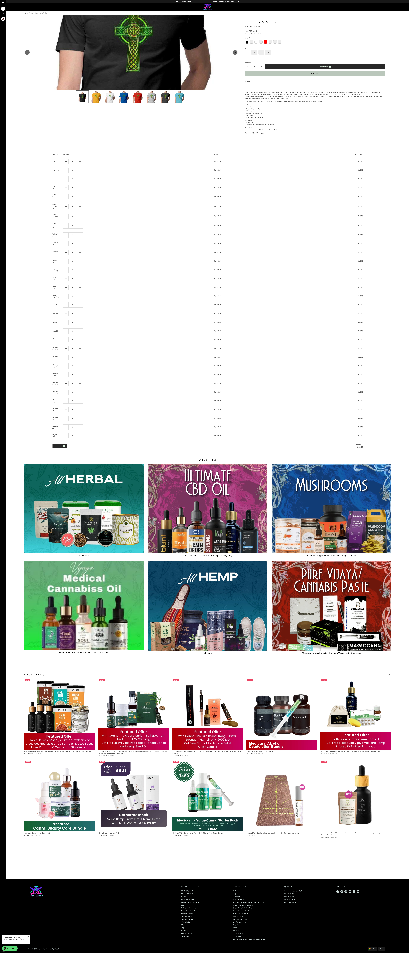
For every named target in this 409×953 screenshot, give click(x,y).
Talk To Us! (236, 897)
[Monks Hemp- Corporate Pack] (133, 795)
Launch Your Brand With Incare (243, 905)
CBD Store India (39, 949)
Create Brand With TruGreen (243, 908)
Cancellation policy (290, 902)
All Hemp (207, 653)
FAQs (235, 894)
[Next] (238, 1)
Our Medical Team (239, 933)
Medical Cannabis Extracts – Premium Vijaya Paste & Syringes (331, 653)
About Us (236, 931)
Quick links (289, 887)
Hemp (183, 931)
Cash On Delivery (187, 914)
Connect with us (186, 933)
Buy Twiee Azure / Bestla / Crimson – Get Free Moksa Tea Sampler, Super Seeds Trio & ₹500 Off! (57, 751)
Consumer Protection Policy (293, 891)
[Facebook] (338, 892)
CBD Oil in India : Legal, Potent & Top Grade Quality (207, 556)
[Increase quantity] (80, 161)
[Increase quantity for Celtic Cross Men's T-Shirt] (261, 66)
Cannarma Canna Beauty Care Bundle (37, 833)
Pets (182, 905)
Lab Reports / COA (239, 922)
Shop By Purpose (187, 919)
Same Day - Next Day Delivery (191, 911)
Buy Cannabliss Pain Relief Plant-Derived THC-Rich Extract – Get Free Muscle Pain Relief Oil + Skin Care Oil (206, 752)
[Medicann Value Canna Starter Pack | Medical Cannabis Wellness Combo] (207, 795)
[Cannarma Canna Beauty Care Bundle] (59, 795)
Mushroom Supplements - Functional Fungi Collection (331, 556)
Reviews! (236, 891)
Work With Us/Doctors (241, 914)
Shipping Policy (289, 899)
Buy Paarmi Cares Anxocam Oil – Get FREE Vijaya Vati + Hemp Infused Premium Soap (350, 751)
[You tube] (358, 892)
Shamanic (184, 925)
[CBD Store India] (207, 7)
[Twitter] (342, 892)
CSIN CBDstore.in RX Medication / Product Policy (249, 939)
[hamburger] (3, 3)
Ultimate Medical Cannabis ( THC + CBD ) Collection (84, 653)
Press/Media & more (240, 925)
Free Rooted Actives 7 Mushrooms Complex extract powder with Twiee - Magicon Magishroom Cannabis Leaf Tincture (353, 834)
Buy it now (315, 73)
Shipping (247, 34)
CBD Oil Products (187, 894)
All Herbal (84, 556)
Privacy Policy (289, 894)
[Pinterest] (350, 892)
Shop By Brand (186, 916)
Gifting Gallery (186, 922)
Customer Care (239, 887)
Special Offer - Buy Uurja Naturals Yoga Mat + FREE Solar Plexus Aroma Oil (273, 833)
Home (26, 13)
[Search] (3, 9)
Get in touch (341, 887)
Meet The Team (238, 899)
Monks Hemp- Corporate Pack (108, 833)
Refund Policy (289, 897)
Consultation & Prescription (190, 902)
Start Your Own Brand (240, 919)
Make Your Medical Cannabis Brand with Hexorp (249, 902)
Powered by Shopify (52, 949)
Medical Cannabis (187, 891)
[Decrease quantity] (66, 161)
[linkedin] (354, 892)
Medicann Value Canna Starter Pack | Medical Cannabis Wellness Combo (197, 833)
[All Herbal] (84, 508)
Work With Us (186, 936)
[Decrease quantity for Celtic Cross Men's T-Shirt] (247, 66)
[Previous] (177, 1)
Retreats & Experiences (189, 908)
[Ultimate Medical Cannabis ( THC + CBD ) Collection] (84, 605)
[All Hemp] (208, 606)
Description (249, 88)
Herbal (183, 897)
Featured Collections (190, 887)
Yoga (183, 928)
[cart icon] (3, 19)
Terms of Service (238, 936)
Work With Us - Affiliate (241, 911)
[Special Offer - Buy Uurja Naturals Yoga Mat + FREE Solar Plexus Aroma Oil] (281, 795)
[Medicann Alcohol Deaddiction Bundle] (281, 714)
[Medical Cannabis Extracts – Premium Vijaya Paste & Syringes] (331, 606)
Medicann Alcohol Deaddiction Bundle (260, 751)
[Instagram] (346, 892)
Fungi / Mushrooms (187, 899)
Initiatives (236, 928)
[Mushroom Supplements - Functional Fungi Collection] (331, 508)
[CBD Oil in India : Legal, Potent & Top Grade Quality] (208, 508)
